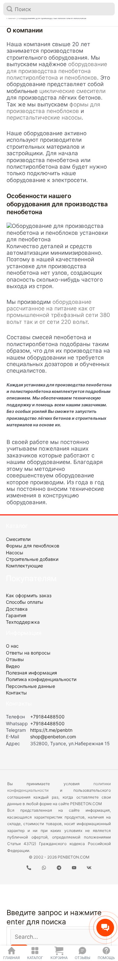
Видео (13, 666)
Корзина (59, 957)
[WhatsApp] (44, 867)
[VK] (89, 867)
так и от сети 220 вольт (56, 322)
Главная (11, 957)
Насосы (14, 552)
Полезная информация (31, 672)
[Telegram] (59, 867)
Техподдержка (23, 622)
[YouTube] (74, 867)
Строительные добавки (32, 559)
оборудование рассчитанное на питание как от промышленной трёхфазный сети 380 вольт (58, 312)
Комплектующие (24, 565)
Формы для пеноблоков (32, 545)
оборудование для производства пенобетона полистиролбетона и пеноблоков (57, 71)
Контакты (16, 692)
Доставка (17, 609)
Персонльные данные (30, 686)
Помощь (106, 957)
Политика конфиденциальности (41, 679)
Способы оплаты (24, 602)
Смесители (18, 539)
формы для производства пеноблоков (53, 107)
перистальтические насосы (44, 117)
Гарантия (16, 615)
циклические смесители (72, 91)
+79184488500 (47, 716)
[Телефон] (29, 867)
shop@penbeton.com (53, 736)
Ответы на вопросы (28, 653)
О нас (12, 646)
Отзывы (82, 957)
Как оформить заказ (28, 595)
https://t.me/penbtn (51, 730)
